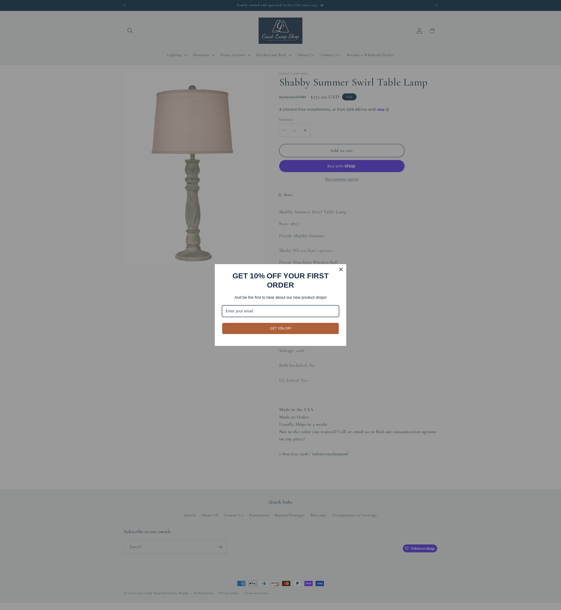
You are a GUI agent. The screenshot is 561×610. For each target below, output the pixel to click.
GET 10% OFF (280, 328)
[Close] (341, 269)
